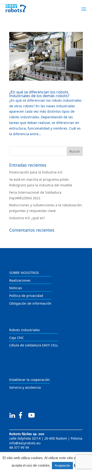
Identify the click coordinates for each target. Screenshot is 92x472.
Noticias (15, 288)
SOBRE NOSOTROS (24, 272)
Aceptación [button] (62, 465)
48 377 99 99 (19, 447)
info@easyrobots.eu (25, 443)
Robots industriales (24, 330)
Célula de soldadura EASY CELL (33, 345)
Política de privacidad (26, 295)
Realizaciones (20, 280)
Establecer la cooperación (29, 379)
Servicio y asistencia (25, 387)
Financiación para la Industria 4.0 (35, 172)
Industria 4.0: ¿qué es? (27, 218)
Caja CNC (16, 337)
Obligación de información (30, 303)
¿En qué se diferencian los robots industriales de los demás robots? (39, 93)
